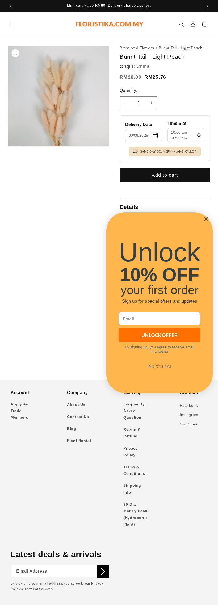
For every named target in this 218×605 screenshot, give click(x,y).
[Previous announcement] (10, 6)
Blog (71, 428)
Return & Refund (132, 432)
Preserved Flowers (137, 48)
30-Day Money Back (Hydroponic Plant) (135, 514)
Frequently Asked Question (134, 411)
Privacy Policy (130, 451)
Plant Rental (79, 440)
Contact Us (78, 416)
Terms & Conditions (134, 470)
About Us (76, 405)
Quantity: (128, 90)
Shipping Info (132, 488)
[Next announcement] (207, 6)
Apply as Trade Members (19, 411)
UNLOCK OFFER (160, 335)
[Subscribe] (103, 571)
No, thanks (159, 366)
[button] (11, 24)
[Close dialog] (206, 219)
